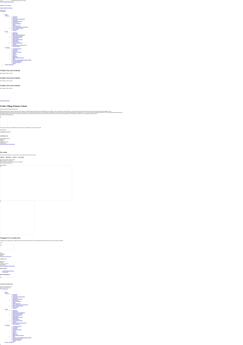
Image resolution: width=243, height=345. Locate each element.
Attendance (15, 32)
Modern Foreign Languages (18, 57)
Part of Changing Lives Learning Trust (20, 27)
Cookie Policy (5, 272)
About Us (7, 15)
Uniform (14, 44)
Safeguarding (15, 40)
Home (6, 14)
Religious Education (17, 62)
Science (14, 63)
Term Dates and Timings (17, 42)
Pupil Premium (16, 38)
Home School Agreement (18, 36)
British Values (15, 33)
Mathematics (15, 56)
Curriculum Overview (17, 48)
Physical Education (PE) (17, 61)
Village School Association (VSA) (19, 45)
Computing (15, 50)
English (14, 53)
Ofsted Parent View (17, 25)
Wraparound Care (16, 46)
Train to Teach (15, 29)
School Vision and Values (18, 28)
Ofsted (14, 24)
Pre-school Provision (17, 23)
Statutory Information (9, 64)
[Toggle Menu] (3, 291)
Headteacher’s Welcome (17, 21)
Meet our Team (16, 22)
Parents (6, 31)
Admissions (15, 16)
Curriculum (7, 47)
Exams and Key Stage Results (19, 19)
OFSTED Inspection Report (8, 270)
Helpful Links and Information (19, 35)
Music (14, 58)
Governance (15, 20)
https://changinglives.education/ (6, 7)
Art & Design (15, 49)
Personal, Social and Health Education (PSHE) (22, 60)
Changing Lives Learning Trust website (10, 242)
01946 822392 (3, 11)
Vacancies (15, 30)
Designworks (5, 288)
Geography (15, 54)
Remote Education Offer (17, 39)
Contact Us (15, 17)
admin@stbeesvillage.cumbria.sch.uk (7, 144)
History (14, 55)
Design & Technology (17, 52)
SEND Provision (16, 41)
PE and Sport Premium (17, 37)
